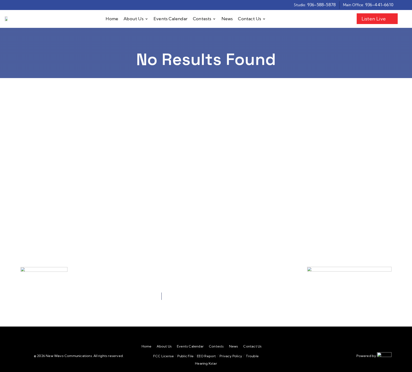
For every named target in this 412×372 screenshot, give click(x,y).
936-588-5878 (321, 4)
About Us (134, 19)
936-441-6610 (379, 4)
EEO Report (206, 356)
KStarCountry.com (96, 217)
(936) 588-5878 (248, 270)
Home (112, 19)
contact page (103, 189)
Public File (186, 356)
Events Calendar (171, 19)
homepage (73, 176)
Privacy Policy (231, 356)
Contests (202, 19)
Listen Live (373, 19)
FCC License (163, 356)
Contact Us (249, 19)
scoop (105, 182)
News (227, 19)
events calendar (134, 182)
